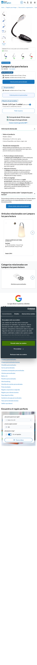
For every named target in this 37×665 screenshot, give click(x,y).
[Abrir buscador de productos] (25, 2)
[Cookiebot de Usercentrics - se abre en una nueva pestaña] (27, 309)
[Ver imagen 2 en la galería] (3, 19)
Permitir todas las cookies (18, 343)
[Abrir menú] (34, 2)
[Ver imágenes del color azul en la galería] (6, 56)
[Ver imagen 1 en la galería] (3, 14)
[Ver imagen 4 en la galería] (3, 31)
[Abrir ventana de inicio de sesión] (28, 2)
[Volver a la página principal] (6, 2)
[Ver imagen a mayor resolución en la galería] (21, 28)
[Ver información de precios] (30, 104)
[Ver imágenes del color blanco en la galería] (14, 56)
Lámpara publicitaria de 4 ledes (13, 240)
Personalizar (17, 349)
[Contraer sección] (35, 129)
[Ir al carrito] (31, 2)
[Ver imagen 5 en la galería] (3, 37)
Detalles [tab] (16, 313)
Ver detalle (12, 69)
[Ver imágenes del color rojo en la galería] (31, 56)
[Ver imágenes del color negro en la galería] (23, 56)
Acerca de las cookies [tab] (28, 313)
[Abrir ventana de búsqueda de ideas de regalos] (21, 2)
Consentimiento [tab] (7, 313)
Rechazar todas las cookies (18, 354)
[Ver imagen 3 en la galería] (3, 25)
